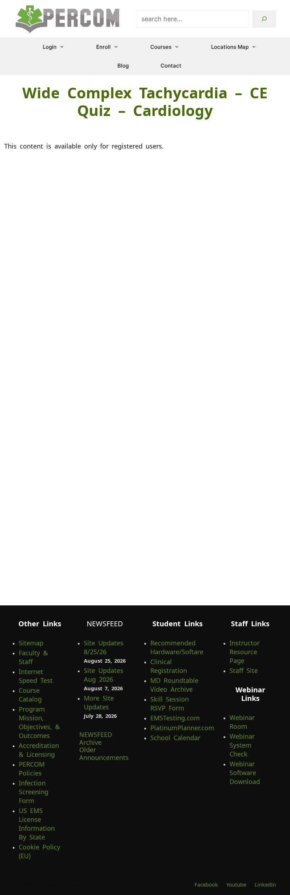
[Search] (264, 19)
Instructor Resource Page (245, 652)
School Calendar (175, 737)
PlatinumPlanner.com (182, 728)
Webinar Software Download (245, 773)
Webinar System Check (242, 745)
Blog (123, 65)
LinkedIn (265, 884)
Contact (171, 65)
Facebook (206, 884)
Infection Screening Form (33, 792)
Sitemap (31, 643)
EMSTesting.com (175, 718)
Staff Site (244, 670)
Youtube (236, 884)
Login (50, 46)
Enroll (103, 46)
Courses (161, 46)
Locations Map (230, 46)
